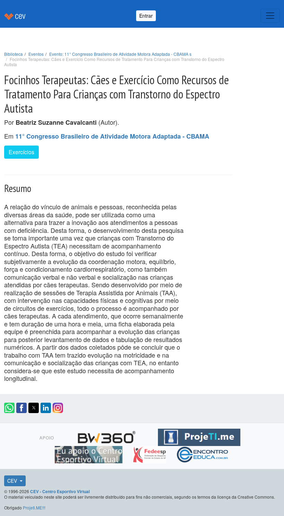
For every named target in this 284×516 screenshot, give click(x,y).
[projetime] (199, 436)
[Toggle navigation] (270, 16)
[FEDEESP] (150, 453)
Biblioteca (13, 54)
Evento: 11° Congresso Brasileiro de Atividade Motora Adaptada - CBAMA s (120, 54)
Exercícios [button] (21, 152)
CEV (12, 480)
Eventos (36, 54)
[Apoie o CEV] (89, 453)
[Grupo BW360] (107, 436)
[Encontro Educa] (202, 453)
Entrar (146, 15)
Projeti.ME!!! (34, 507)
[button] (9, 408)
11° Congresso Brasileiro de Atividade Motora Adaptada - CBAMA (112, 136)
